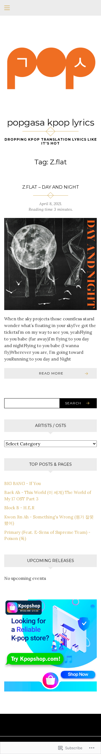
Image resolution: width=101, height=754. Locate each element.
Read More (51, 373)
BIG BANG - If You (22, 483)
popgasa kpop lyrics (50, 122)
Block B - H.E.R (19, 507)
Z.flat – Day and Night (50, 187)
